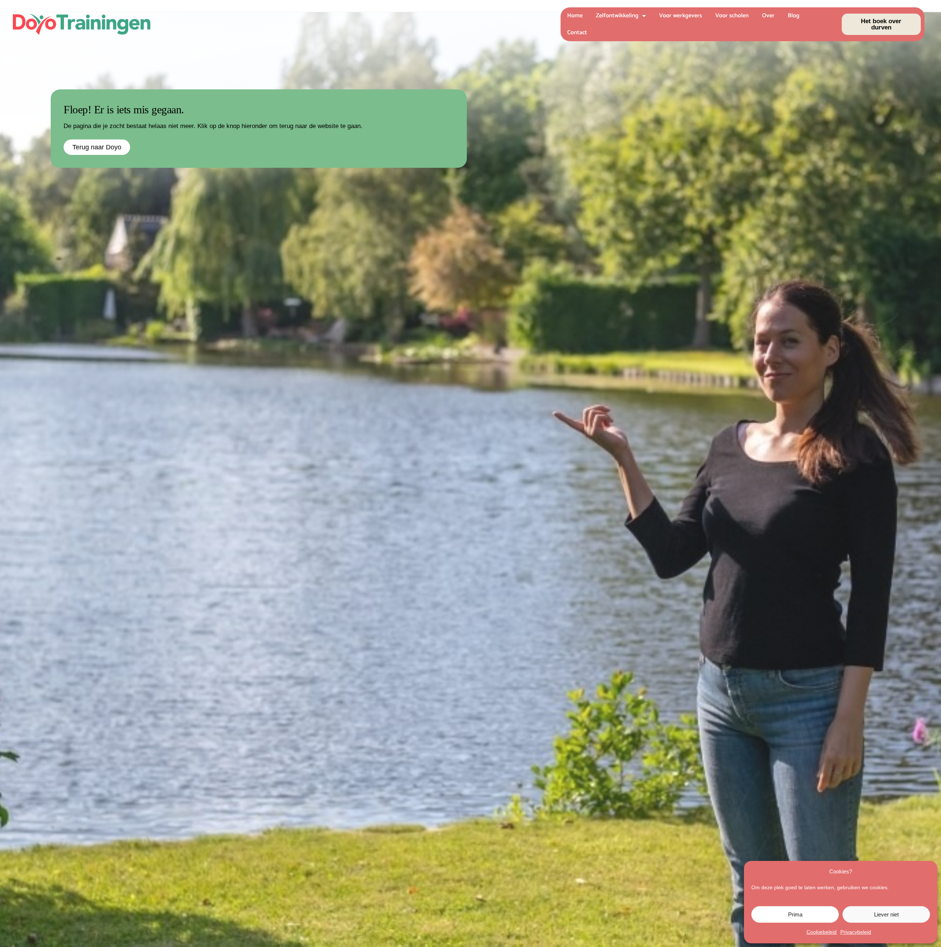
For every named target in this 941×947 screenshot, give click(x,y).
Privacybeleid (855, 932)
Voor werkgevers (680, 16)
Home (575, 16)
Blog (793, 16)
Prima (795, 914)
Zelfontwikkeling (617, 16)
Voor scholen (732, 16)
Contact (577, 33)
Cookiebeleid (821, 932)
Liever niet (886, 914)
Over (768, 16)
